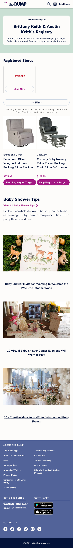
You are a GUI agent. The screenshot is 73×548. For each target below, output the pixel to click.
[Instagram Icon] (19, 529)
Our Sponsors (40, 465)
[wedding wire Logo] (19, 507)
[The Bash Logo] (22, 503)
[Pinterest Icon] (26, 529)
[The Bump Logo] (17, 4)
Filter (38, 102)
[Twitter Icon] (39, 529)
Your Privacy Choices (44, 450)
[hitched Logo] (6, 507)
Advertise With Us (12, 470)
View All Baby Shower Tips (19, 205)
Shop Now (19, 88)
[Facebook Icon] (5, 529)
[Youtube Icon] (33, 529)
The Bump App (10, 450)
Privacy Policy (10, 475)
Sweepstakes (10, 465)
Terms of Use (9, 487)
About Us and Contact (14, 455)
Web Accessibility (42, 460)
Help (5, 460)
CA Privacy (39, 455)
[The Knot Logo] (8, 503)
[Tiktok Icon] (12, 529)
